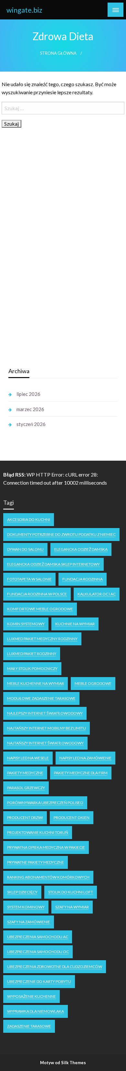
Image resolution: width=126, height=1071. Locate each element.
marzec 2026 (30, 409)
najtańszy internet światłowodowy (45, 743)
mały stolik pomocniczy (32, 668)
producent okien (71, 817)
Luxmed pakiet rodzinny (31, 653)
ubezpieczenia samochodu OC (38, 951)
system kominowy (26, 906)
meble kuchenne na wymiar (35, 683)
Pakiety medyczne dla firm (81, 772)
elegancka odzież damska (81, 549)
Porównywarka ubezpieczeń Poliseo (45, 802)
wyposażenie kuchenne (31, 996)
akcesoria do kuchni (28, 519)
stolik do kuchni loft (70, 892)
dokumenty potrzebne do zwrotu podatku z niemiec (61, 534)
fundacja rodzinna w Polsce (37, 594)
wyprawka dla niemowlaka (35, 1011)
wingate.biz (24, 10)
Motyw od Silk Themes (63, 1062)
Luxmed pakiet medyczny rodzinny (42, 638)
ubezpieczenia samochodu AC (37, 936)
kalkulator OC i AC (97, 594)
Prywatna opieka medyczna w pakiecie (46, 847)
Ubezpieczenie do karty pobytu (39, 981)
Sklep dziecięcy (22, 892)
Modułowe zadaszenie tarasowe (41, 698)
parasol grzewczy (26, 787)
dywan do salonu (25, 549)
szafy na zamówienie (28, 921)
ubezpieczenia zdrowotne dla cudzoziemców (54, 966)
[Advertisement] (56, 259)
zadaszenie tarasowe (29, 1026)
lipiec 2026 (28, 394)
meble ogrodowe (93, 683)
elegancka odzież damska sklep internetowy (53, 564)
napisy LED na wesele (28, 757)
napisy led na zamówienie (85, 757)
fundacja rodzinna (82, 579)
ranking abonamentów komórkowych (48, 877)
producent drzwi (25, 817)
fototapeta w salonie (29, 579)
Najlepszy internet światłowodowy (45, 713)
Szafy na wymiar (72, 906)
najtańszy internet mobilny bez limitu (46, 728)
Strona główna (58, 53)
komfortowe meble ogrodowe (40, 608)
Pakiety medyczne (25, 772)
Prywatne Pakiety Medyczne (35, 862)
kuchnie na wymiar (75, 623)
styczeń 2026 (31, 424)
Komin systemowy (26, 623)
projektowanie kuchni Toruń (37, 832)
